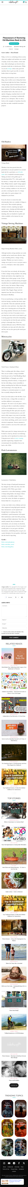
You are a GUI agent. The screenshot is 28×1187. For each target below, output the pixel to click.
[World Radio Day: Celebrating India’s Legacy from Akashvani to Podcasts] (14, 656)
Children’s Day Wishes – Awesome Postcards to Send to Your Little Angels (14, 692)
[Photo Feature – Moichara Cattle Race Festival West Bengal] (14, 1045)
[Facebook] (19, 1163)
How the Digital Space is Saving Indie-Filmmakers (14, 845)
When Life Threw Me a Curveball (14, 963)
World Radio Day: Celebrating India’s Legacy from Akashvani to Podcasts (14, 668)
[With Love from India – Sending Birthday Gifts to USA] (14, 975)
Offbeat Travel (14, 1031)
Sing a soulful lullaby (14, 1080)
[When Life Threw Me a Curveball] (14, 952)
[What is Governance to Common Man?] (14, 811)
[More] (22, 597)
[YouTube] (9, 1163)
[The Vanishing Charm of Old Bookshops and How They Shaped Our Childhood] (14, 752)
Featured (11, 49)
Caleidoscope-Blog (14, 820)
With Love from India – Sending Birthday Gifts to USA (14, 987)
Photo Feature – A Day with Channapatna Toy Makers (14, 940)
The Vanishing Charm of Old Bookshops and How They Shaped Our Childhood (14, 764)
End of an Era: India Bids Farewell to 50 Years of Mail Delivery (14, 740)
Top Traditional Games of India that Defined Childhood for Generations (14, 789)
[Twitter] (24, 1163)
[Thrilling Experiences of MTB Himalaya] (14, 1022)
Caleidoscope (9, 46)
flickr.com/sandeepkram (7, 542)
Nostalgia (17, 49)
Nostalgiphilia (14, 689)
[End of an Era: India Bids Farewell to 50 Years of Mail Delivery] (14, 728)
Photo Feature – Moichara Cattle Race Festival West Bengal (14, 1057)
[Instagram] (4, 1163)
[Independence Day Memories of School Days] (14, 705)
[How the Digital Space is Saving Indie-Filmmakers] (14, 833)
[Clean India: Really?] (14, 999)
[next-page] (15, 793)
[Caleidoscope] (4, 46)
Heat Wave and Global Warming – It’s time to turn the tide (14, 868)
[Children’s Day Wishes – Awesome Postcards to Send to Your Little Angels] (14, 681)
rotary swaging (19, 438)
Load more (13, 1085)
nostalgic (9, 68)
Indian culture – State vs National (14, 892)
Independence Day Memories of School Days (14, 716)
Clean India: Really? (14, 1011)
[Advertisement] (14, 20)
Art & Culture (14, 665)
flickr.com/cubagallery (7, 547)
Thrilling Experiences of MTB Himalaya (14, 1033)
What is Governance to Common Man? (14, 822)
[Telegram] (14, 1163)
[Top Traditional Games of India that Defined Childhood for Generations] (14, 777)
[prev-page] (13, 793)
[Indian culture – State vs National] (14, 880)
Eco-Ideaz (14, 865)
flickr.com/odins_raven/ (7, 544)
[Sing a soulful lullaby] (14, 1069)
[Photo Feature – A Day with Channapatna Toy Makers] (14, 928)
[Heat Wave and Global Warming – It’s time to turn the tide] (14, 856)
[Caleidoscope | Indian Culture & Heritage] (13, 2)
